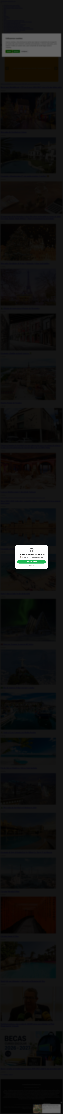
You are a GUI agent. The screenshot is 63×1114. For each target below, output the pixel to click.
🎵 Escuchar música (31, 561)
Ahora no (31, 565)
